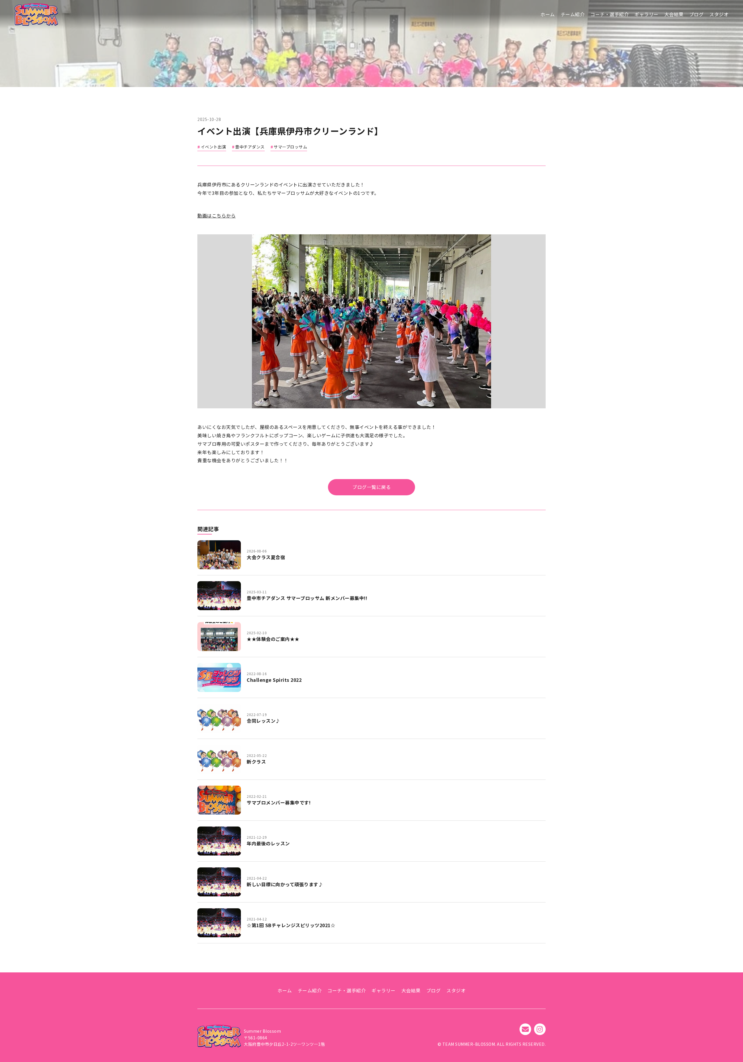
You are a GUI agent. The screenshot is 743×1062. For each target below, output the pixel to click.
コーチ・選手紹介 (609, 14)
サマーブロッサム (290, 147)
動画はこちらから (216, 215)
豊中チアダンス (250, 147)
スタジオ (718, 14)
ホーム (547, 14)
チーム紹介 (573, 14)
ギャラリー (646, 14)
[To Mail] (525, 1029)
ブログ (696, 14)
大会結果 (674, 14)
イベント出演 (213, 147)
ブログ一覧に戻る (371, 486)
